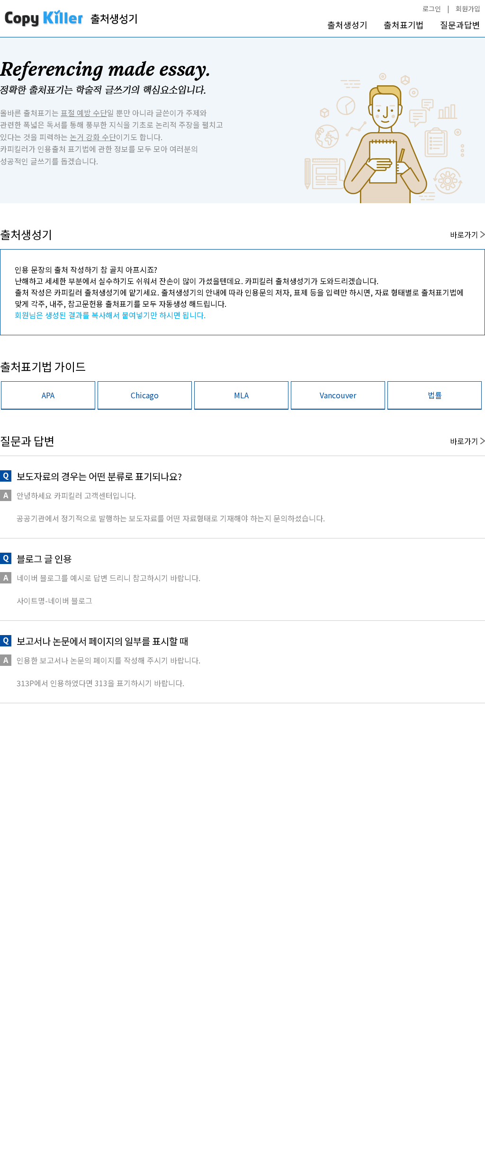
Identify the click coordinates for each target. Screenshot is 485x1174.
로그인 (431, 8)
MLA (241, 395)
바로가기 (465, 234)
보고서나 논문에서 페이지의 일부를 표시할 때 (102, 641)
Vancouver (338, 395)
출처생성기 (347, 25)
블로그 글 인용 (44, 558)
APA (48, 395)
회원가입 (468, 8)
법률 (435, 395)
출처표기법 (404, 25)
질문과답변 (460, 25)
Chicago (145, 395)
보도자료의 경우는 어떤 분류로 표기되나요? (99, 476)
